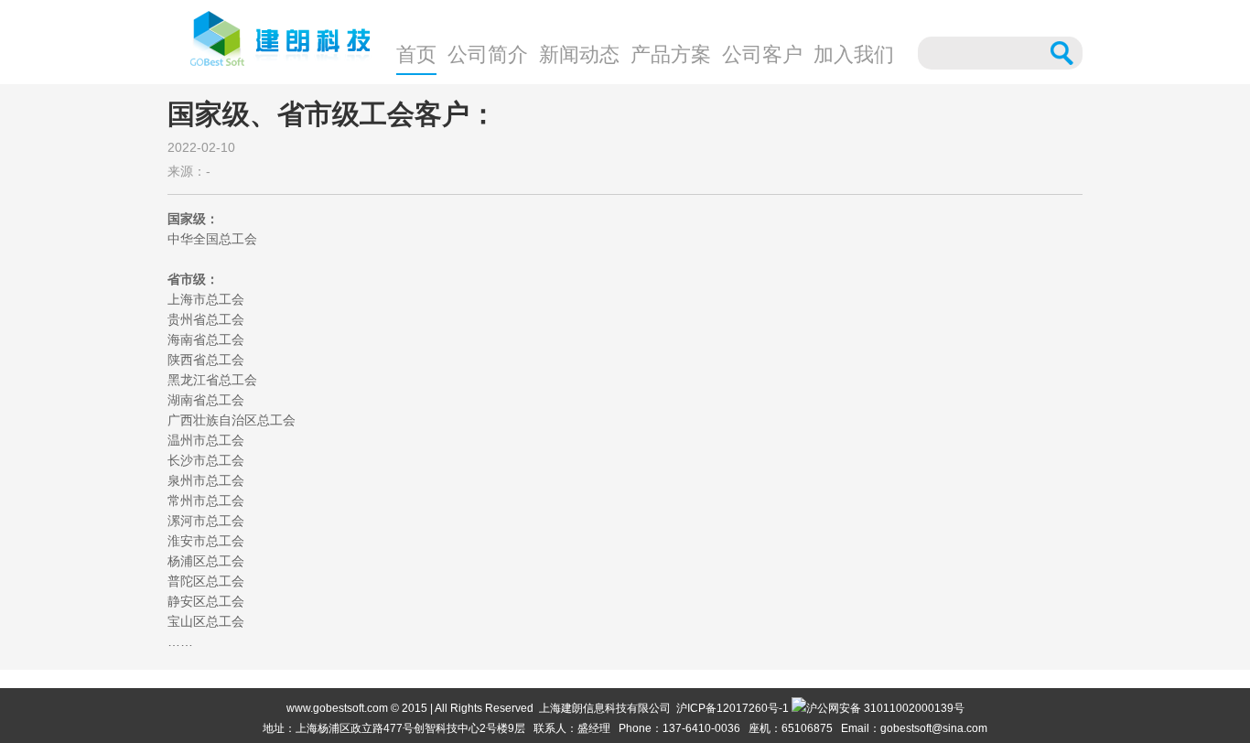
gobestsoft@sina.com (933, 728)
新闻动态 (579, 54)
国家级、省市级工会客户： (332, 114)
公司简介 (487, 54)
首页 (416, 54)
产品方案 (670, 54)
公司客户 (762, 54)
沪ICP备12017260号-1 (732, 708)
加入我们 (854, 54)
